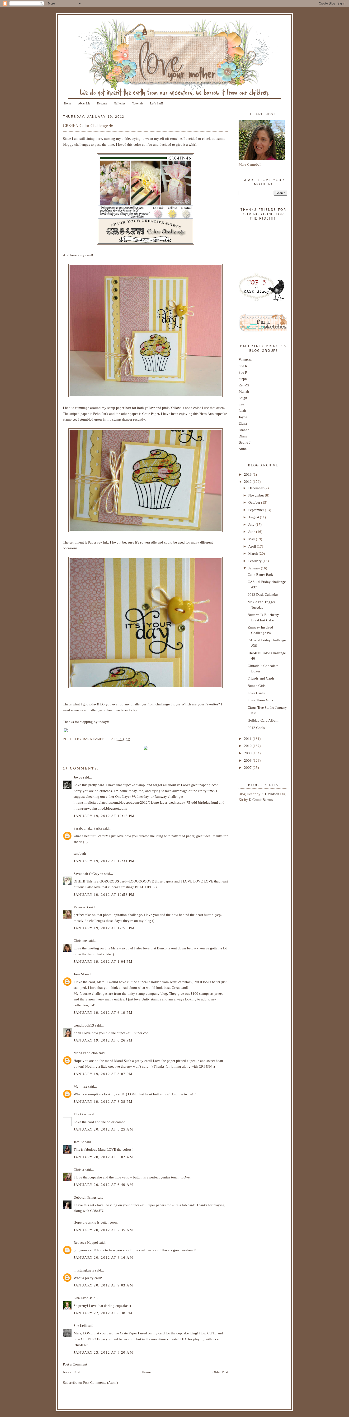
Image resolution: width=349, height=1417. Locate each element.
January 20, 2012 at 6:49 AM (103, 1184)
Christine (80, 940)
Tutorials (137, 103)
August (254, 517)
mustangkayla (84, 1270)
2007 (248, 767)
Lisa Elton (81, 1298)
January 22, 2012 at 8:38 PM (103, 1313)
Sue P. (243, 372)
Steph (243, 379)
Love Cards (256, 693)
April (252, 546)
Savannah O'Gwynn (88, 874)
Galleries (119, 103)
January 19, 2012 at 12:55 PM (104, 928)
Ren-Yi (244, 385)
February (255, 561)
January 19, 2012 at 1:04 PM (103, 961)
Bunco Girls (256, 686)
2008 (248, 760)
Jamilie (79, 1142)
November (256, 495)
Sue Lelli (81, 1325)
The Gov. (80, 1114)
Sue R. (243, 366)
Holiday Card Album (263, 720)
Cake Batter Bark (260, 574)
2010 (248, 746)
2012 (248, 481)
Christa (79, 1170)
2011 (248, 739)
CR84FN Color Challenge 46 (88, 125)
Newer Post (71, 1372)
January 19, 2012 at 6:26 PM (103, 1040)
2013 (248, 474)
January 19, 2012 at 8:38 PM (103, 1101)
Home (67, 103)
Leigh (243, 398)
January (254, 568)
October (254, 502)
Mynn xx (80, 1086)
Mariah (244, 391)
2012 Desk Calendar (263, 594)
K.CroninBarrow (261, 800)
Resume (102, 103)
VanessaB (81, 907)
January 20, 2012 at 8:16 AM (103, 1257)
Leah (242, 410)
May (252, 539)
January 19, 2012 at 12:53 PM (104, 894)
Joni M (79, 974)
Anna (243, 449)
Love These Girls (260, 700)
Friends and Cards (261, 678)
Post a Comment (75, 1364)
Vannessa (245, 359)
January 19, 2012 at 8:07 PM (103, 1074)
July (251, 524)
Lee (241, 404)
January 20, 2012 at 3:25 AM (103, 1129)
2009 (248, 753)
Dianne (244, 430)
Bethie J (244, 442)
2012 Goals (256, 728)
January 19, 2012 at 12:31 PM (104, 861)
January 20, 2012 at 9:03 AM (103, 1285)
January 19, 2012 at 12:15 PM (104, 816)
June (252, 532)
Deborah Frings (85, 1197)
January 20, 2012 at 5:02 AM (103, 1157)
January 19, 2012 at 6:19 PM (103, 1012)
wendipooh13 (84, 1025)
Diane (243, 436)
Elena (243, 423)
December (256, 488)
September (256, 510)
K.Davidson (270, 794)
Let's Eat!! (156, 103)
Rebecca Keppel (86, 1242)
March (253, 553)
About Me (84, 103)
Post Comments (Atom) (100, 1382)
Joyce (78, 777)
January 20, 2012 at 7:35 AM (103, 1230)
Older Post (220, 1372)
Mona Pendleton (86, 1053)
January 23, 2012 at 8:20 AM (103, 1352)
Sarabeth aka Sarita (88, 828)
